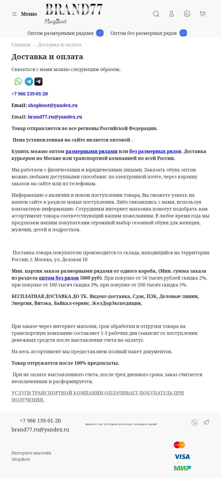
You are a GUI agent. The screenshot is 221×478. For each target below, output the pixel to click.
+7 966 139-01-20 (40, 420)
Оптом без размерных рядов (143, 33)
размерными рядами (91, 151)
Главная (21, 44)
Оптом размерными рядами (60, 33)
